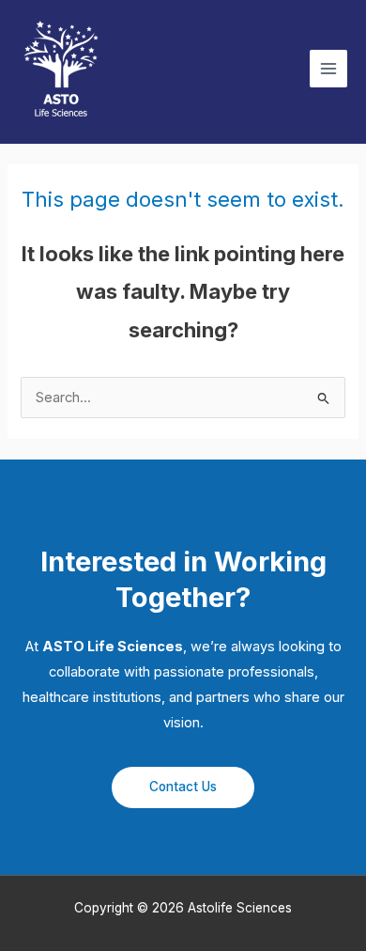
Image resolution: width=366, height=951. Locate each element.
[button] (183, 788)
